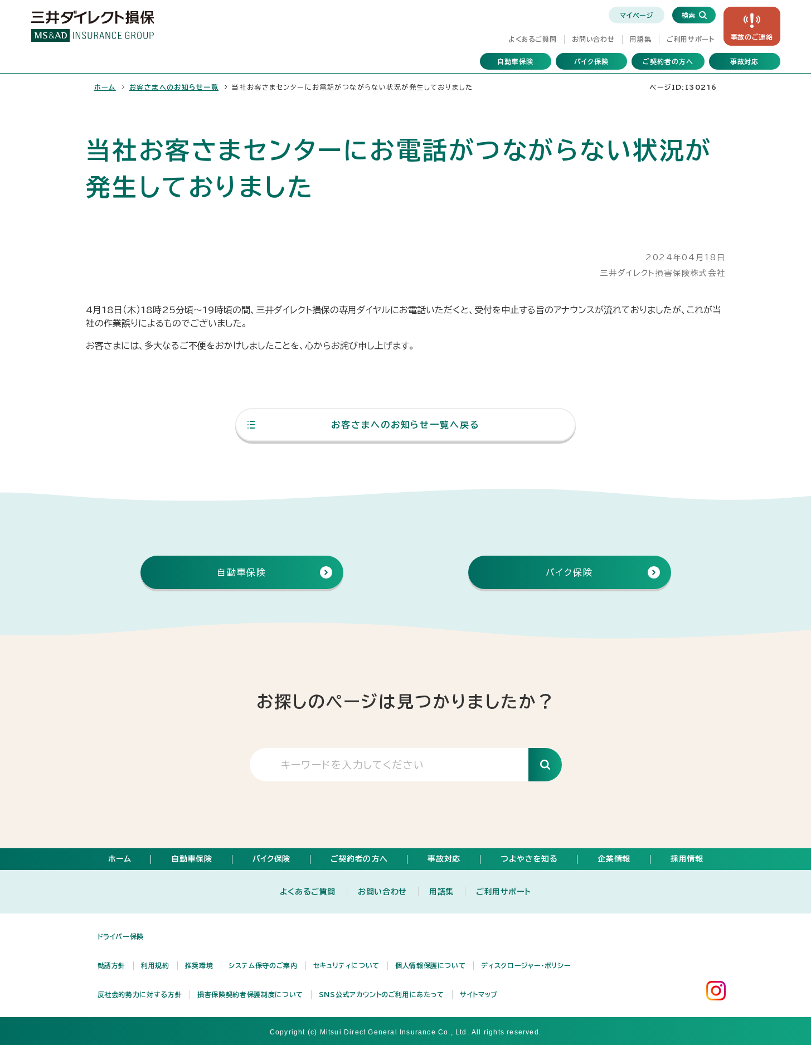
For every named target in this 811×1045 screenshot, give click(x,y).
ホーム (105, 87)
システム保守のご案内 (263, 965)
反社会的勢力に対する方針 (140, 994)
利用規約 (155, 965)
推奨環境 (199, 965)
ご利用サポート (690, 39)
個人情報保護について (430, 965)
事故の (752, 36)
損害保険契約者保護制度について (250, 994)
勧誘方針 (112, 965)
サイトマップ (479, 994)
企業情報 (614, 859)
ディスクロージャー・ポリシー (526, 965)
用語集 (640, 39)
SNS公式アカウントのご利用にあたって (381, 994)
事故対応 (744, 61)
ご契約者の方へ (668, 61)
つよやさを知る (529, 859)
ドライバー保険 (121, 936)
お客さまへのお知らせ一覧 (173, 87)
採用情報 (687, 859)
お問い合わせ (593, 39)
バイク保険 (591, 61)
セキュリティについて (346, 965)
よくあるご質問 (532, 39)
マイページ (636, 15)
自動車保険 (515, 61)
